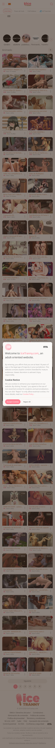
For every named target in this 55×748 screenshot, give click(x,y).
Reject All (26, 402)
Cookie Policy (28, 394)
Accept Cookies (13, 402)
